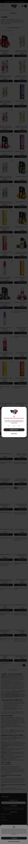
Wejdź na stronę (14, 429)
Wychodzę (14, 433)
